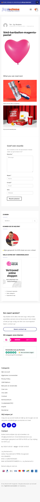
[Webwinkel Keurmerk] (12, 273)
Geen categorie (11, 293)
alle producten (26, 2)
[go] (34, 221)
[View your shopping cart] (36, 10)
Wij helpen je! (7, 414)
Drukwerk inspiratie (12, 291)
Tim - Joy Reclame (15, 24)
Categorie (5, 368)
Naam (9, 175)
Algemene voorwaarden (10, 486)
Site (8, 189)
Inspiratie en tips (11, 295)
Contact (4, 431)
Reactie (10, 154)
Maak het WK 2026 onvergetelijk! (11, 103)
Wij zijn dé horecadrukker (9, 129)
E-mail (9, 182)
